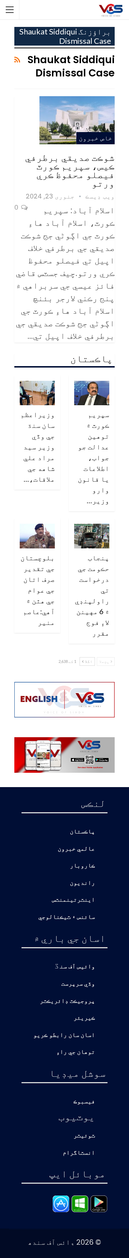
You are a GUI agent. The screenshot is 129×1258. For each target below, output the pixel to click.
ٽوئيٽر (84, 1136)
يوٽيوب (76, 1116)
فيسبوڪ (84, 1102)
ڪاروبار (82, 866)
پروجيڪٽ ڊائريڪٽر (67, 1001)
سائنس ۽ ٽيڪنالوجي (66, 917)
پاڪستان (82, 832)
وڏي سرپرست (78, 984)
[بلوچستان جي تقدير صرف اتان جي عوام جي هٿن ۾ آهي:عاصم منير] (37, 536)
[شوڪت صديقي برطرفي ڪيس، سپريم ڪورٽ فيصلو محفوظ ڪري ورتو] (77, 120)
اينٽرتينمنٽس (73, 900)
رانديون (82, 883)
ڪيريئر (84, 1018)
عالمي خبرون (76, 849)
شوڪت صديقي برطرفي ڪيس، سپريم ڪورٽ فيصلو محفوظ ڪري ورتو (70, 170)
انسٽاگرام (79, 1153)
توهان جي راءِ (75, 1052)
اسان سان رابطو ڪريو (64, 1035)
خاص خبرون (95, 138)
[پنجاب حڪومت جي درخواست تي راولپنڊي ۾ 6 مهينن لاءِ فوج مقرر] (91, 536)
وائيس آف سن (77, 967)
